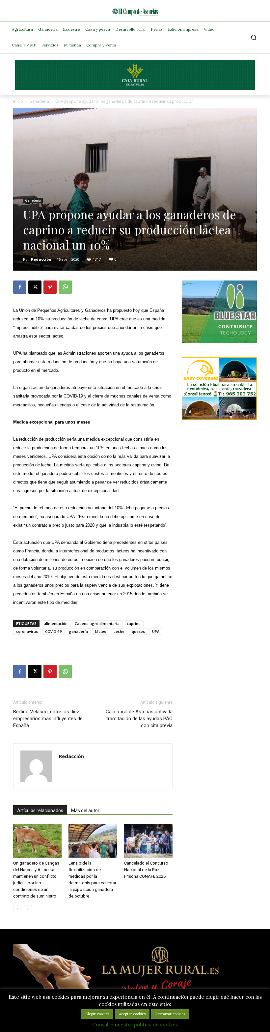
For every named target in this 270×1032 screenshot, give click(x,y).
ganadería (78, 631)
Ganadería (39, 101)
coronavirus (27, 631)
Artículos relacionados (40, 810)
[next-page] (28, 909)
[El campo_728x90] (135, 88)
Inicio (18, 101)
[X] (34, 287)
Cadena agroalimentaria (97, 623)
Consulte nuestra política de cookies (135, 1024)
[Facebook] (19, 287)
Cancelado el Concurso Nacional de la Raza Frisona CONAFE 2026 (146, 870)
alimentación (56, 623)
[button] (254, 37)
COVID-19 (53, 631)
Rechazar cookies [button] (170, 1014)
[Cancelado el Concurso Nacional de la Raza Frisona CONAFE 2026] (148, 840)
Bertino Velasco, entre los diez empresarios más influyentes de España (48, 718)
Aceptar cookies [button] (132, 1014)
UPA (155, 631)
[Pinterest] (50, 287)
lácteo (100, 631)
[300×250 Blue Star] (219, 341)
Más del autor (85, 810)
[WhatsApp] (65, 287)
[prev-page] (17, 909)
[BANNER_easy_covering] (219, 418)
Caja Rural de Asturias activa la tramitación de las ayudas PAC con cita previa (139, 718)
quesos (138, 631)
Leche (119, 631)
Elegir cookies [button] (97, 1014)
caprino (134, 623)
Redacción (41, 259)
